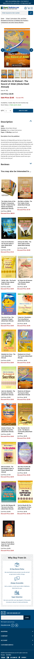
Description (7, 122)
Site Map (8, 655)
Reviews (5, 164)
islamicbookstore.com (10, 8)
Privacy (3, 655)
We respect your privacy (7, 622)
